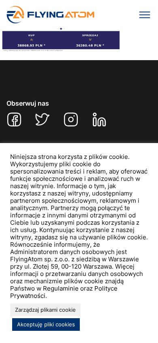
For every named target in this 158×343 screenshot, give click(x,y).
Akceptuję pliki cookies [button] (46, 324)
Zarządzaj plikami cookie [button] (45, 309)
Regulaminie (61, 288)
